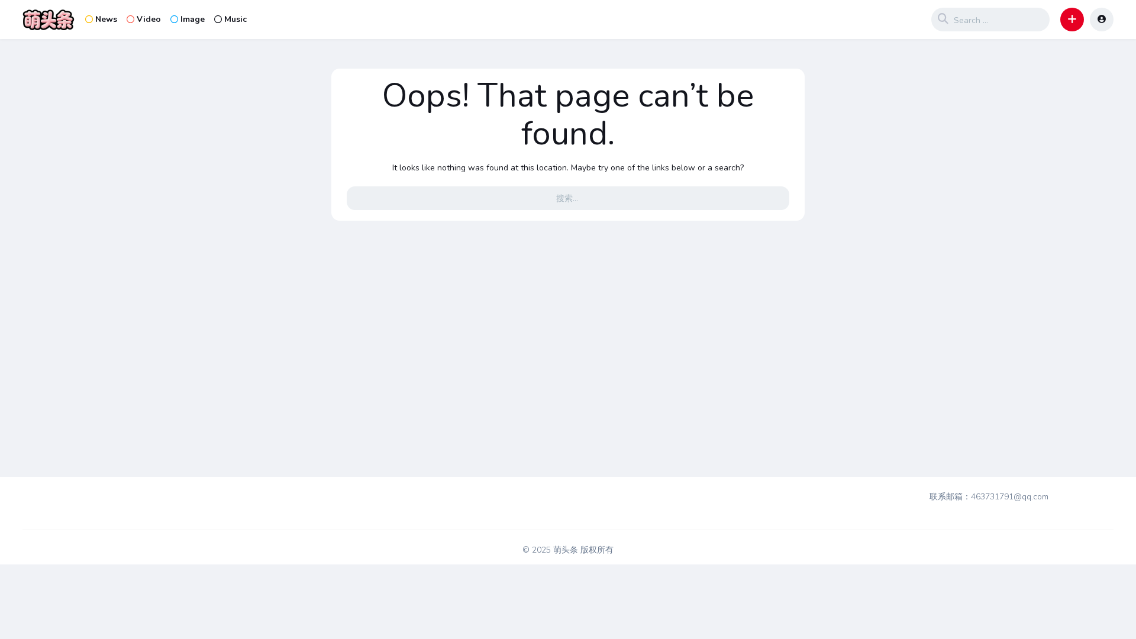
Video (149, 19)
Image (192, 19)
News (106, 19)
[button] (1072, 19)
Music (235, 19)
